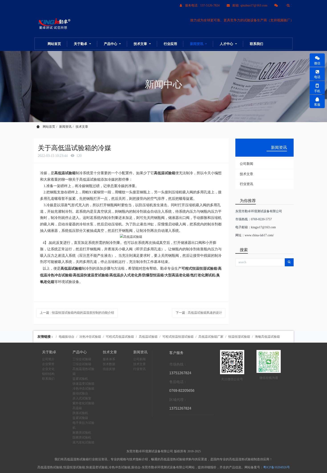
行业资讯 (246, 184)
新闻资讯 (65, 126)
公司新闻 (246, 164)
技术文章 (82, 126)
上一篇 (77, 312)
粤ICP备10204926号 (276, 467)
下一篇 (199, 312)
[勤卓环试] (53, 24)
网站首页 (54, 44)
